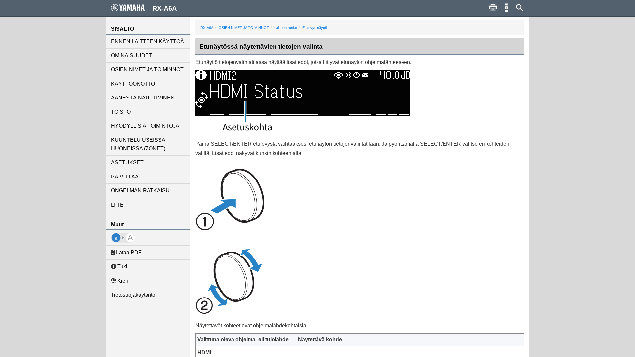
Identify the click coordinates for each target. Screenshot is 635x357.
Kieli (122, 281)
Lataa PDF (129, 252)
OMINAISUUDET (131, 55)
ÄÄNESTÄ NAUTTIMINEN (143, 97)
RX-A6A (206, 28)
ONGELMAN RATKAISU (140, 190)
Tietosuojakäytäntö (133, 295)
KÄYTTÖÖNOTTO (133, 84)
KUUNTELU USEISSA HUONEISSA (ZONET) (138, 144)
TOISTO (121, 112)
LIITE (117, 205)
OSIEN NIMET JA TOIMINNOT (147, 69)
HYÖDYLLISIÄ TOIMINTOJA (145, 126)
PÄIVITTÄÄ (125, 176)
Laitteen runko (285, 28)
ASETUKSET (127, 162)
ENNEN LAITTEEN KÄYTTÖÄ (147, 41)
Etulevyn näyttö (314, 28)
